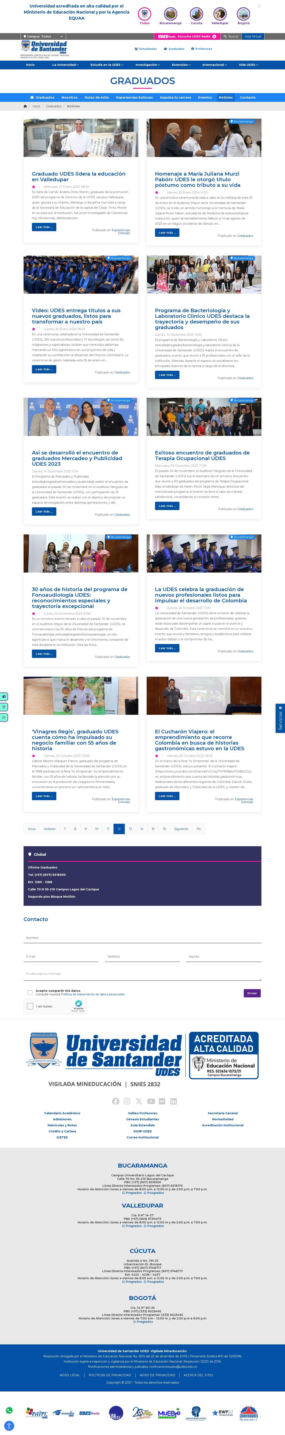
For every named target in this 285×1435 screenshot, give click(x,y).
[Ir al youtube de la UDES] (148, 1102)
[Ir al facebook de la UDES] (113, 1102)
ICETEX (62, 1137)
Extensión (180, 65)
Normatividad (222, 1119)
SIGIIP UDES (142, 1131)
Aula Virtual (253, 36)
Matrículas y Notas (62, 1125)
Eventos (205, 97)
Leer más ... (44, 227)
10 (96, 829)
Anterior (50, 829)
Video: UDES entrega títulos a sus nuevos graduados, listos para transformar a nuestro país (76, 316)
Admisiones (62, 1119)
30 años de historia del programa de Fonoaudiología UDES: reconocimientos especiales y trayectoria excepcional (79, 597)
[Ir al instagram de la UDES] (125, 1102)
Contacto (248, 97)
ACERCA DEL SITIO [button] (198, 1375)
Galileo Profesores (142, 1113)
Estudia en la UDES (106, 65)
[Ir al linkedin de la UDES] (171, 1102)
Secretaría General (223, 1113)
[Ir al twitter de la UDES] (136, 1102)
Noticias (226, 97)
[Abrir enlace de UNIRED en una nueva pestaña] (116, 1413)
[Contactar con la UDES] (9, 1410)
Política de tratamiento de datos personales (93, 994)
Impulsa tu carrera (175, 97)
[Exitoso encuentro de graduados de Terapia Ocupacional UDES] (204, 417)
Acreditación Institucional (222, 1125)
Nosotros (70, 97)
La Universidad (64, 65)
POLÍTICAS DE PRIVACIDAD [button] (110, 1375)
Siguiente (181, 829)
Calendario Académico (62, 1113)
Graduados (176, 48)
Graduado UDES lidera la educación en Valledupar (79, 176)
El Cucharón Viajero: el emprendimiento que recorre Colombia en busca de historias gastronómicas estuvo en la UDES (199, 739)
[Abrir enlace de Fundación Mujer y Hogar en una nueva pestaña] (142, 1413)
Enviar (252, 993)
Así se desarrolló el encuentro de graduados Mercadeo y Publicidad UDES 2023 (77, 458)
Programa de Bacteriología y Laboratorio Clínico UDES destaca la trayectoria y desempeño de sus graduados (202, 318)
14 (141, 829)
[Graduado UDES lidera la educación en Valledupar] (81, 138)
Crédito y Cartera (62, 1131)
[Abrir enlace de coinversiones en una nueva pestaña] (248, 1413)
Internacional (213, 65)
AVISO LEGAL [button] (70, 1375)
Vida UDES (247, 65)
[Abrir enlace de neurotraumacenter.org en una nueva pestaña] (195, 1413)
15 (153, 829)
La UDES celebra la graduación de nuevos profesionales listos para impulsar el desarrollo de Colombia (201, 595)
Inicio (30, 65)
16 (164, 829)
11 (108, 829)
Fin (199, 829)
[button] (9, 1426)
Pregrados (134, 1193)
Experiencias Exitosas (134, 97)
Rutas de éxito (97, 97)
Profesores (203, 48)
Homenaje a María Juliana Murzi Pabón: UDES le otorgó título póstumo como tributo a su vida (198, 179)
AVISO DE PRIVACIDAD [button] (157, 1375)
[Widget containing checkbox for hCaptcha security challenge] (55, 1006)
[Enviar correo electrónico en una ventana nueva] (173, 1367)
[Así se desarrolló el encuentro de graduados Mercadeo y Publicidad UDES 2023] (81, 417)
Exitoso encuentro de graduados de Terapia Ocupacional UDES (202, 455)
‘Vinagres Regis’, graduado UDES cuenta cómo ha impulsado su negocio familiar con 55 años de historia (75, 739)
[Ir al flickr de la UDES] (160, 1102)
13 (130, 829)
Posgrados (155, 1193)
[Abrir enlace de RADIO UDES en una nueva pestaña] (89, 1413)
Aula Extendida (143, 1125)
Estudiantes (148, 48)
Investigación (146, 65)
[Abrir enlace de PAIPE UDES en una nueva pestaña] (36, 1413)
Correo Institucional (143, 1137)
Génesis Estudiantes (142, 1119)
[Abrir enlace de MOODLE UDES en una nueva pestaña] (63, 1413)
